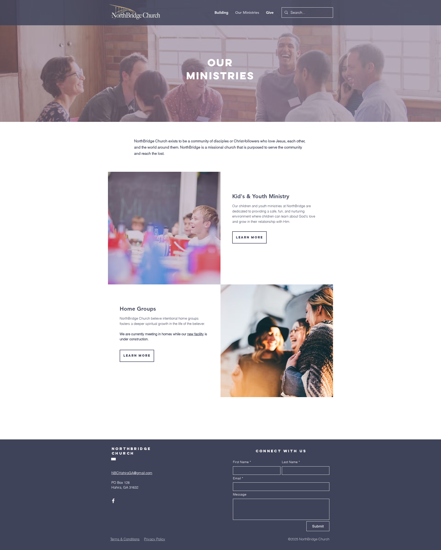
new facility (195, 334)
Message (239, 494)
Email (238, 478)
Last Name (291, 462)
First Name (242, 462)
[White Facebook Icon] (113, 501)
